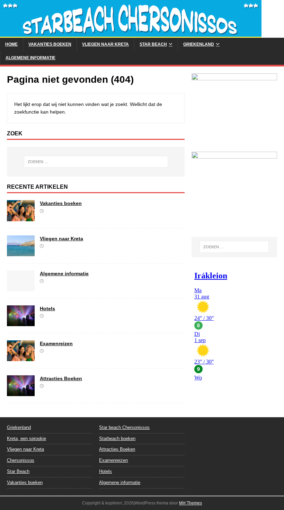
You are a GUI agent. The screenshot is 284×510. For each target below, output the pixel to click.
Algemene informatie (30, 57)
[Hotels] (21, 322)
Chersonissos (20, 460)
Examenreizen (56, 343)
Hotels (47, 308)
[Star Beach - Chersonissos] (130, 34)
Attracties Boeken (61, 378)
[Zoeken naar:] (96, 162)
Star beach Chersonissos (124, 427)
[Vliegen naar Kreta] (21, 252)
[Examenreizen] (21, 357)
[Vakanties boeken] (21, 217)
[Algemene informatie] (21, 287)
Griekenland (198, 44)
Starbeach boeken (117, 438)
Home (11, 44)
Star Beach (153, 44)
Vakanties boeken (49, 44)
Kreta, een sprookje (26, 438)
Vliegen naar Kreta (105, 44)
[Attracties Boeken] (21, 392)
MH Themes (190, 503)
